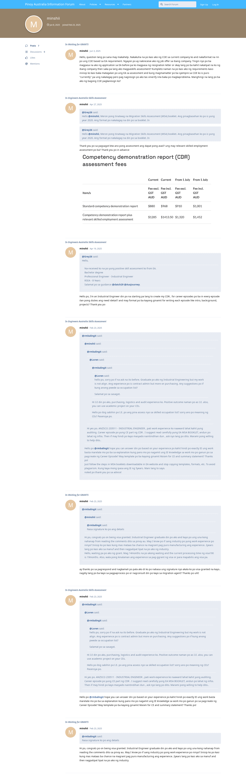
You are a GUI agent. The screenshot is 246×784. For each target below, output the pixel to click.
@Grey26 (87, 112)
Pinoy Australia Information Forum (49, 4)
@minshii (93, 116)
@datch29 (118, 284)
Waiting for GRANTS (78, 44)
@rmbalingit (89, 335)
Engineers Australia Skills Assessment (87, 97)
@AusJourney (132, 284)
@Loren (94, 359)
